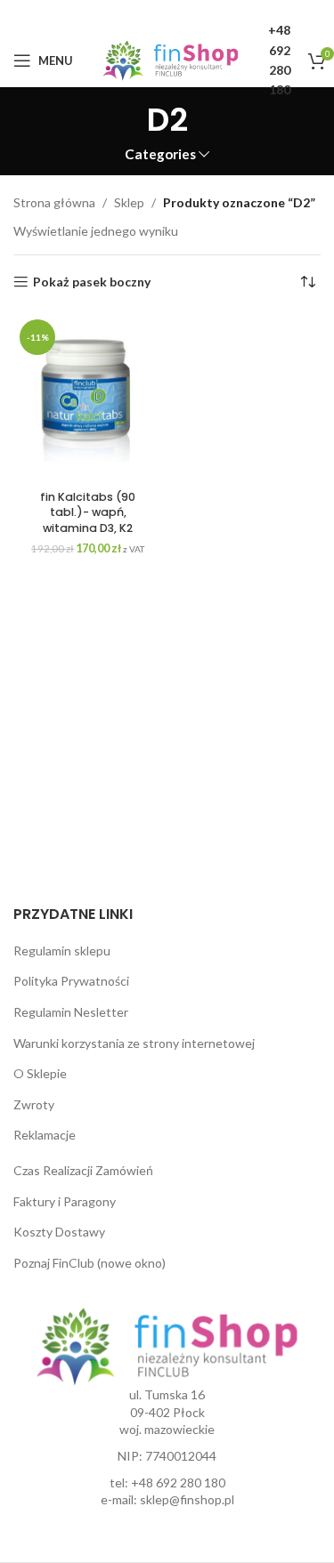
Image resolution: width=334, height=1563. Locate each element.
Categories (160, 154)
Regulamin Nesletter (70, 1011)
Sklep (129, 202)
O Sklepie (40, 1073)
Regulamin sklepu (61, 950)
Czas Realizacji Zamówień (83, 1170)
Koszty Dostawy (59, 1231)
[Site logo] (170, 59)
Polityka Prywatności (71, 980)
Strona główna (54, 202)
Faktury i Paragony (64, 1201)
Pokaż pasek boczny (92, 282)
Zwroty (33, 1104)
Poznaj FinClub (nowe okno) (89, 1262)
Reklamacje (44, 1134)
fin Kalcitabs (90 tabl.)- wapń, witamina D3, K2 (87, 512)
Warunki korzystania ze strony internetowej (134, 1043)
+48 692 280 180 (178, 1482)
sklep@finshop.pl (187, 1499)
